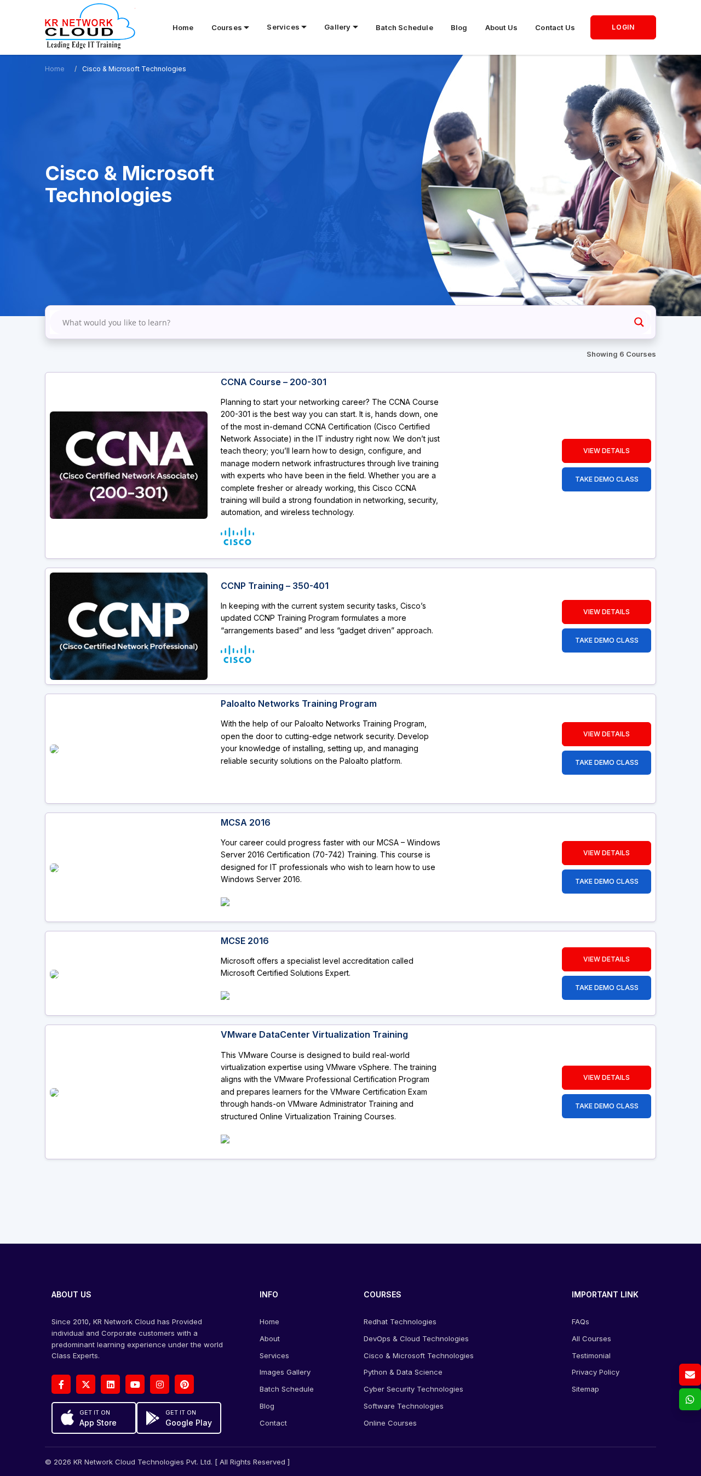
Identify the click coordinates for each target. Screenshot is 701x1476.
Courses (226, 27)
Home (183, 27)
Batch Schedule (404, 27)
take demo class (607, 479)
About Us (501, 27)
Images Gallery (285, 1372)
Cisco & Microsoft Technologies (419, 1355)
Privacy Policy (595, 1372)
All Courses (591, 1338)
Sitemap (585, 1389)
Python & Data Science (403, 1372)
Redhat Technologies (400, 1321)
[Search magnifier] (639, 322)
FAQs (580, 1321)
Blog (459, 27)
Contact (273, 1422)
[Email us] (690, 1375)
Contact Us (555, 27)
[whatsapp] (690, 1399)
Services (274, 1355)
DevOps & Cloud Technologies (416, 1338)
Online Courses (390, 1422)
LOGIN (623, 27)
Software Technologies (404, 1405)
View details (606, 451)
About (270, 1338)
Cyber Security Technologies (413, 1389)
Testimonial (591, 1355)
